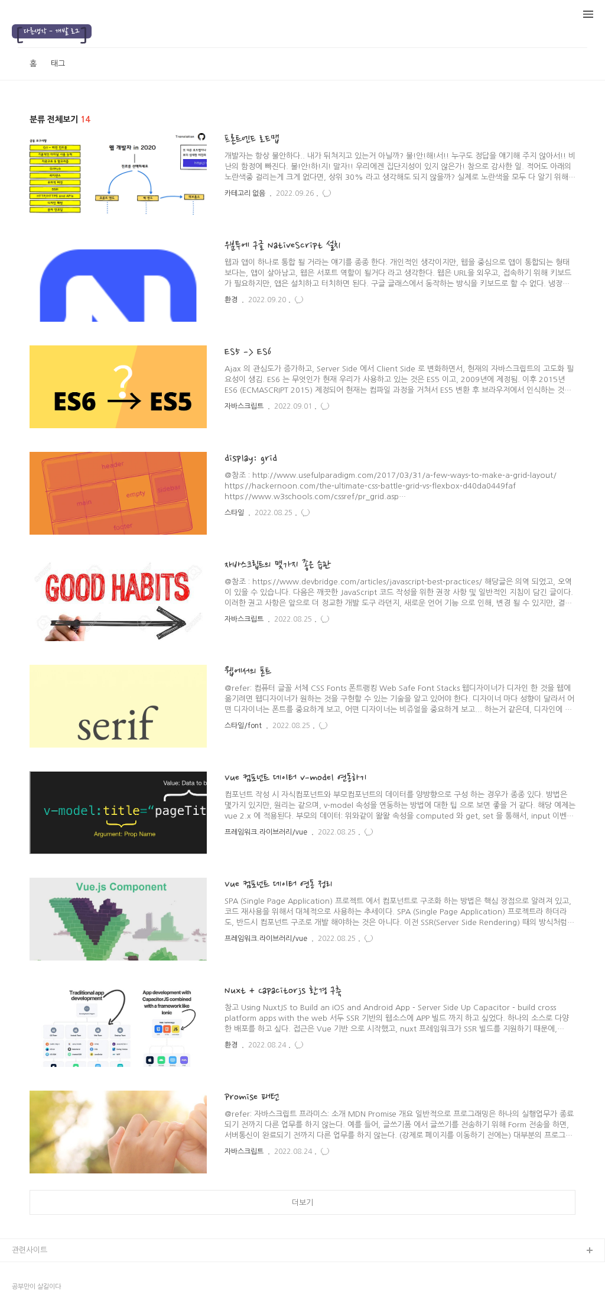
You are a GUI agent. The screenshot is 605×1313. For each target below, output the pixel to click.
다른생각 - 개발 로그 (52, 31)
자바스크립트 (244, 406)
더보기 (302, 1203)
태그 (58, 63)
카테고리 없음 (245, 193)
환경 (231, 299)
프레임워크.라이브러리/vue (266, 832)
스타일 (234, 512)
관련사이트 (29, 1250)
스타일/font (243, 725)
